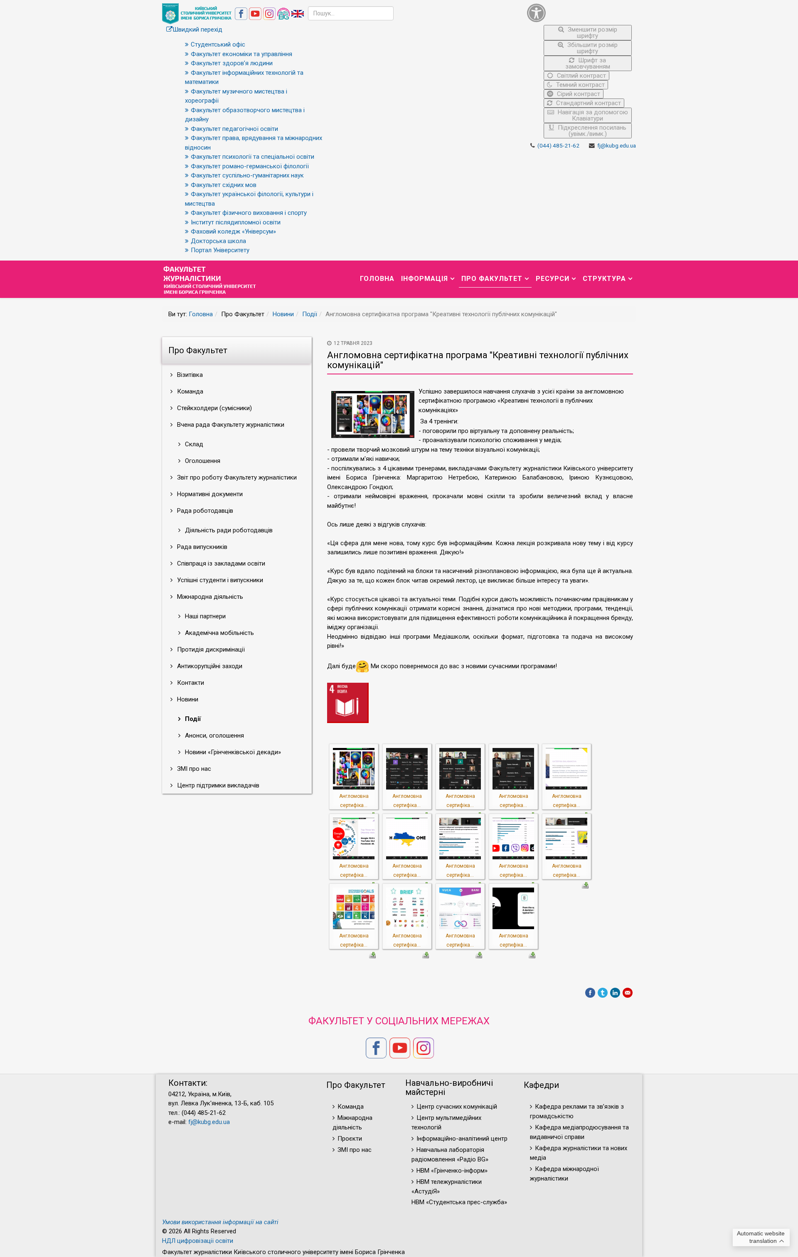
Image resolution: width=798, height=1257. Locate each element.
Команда (189, 391)
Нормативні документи (209, 494)
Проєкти (349, 1138)
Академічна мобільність (218, 633)
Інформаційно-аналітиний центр (461, 1138)
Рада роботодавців (204, 510)
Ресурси (552, 279)
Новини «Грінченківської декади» (232, 752)
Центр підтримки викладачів (217, 785)
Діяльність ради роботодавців (228, 530)
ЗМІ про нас (193, 768)
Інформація (424, 279)
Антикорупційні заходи (208, 666)
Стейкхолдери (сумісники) (213, 408)
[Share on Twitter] (603, 993)
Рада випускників (201, 547)
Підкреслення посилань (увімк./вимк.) (591, 131)
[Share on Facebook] (590, 993)
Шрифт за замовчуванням (587, 63)
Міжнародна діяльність (209, 596)
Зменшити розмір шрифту (591, 32)
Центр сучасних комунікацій (456, 1106)
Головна (377, 279)
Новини (283, 314)
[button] (579, 12)
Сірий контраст (577, 94)
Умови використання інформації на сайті (220, 1222)
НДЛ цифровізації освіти (197, 1241)
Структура (604, 279)
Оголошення (201, 461)
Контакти (189, 682)
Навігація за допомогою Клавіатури (592, 115)
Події (309, 314)
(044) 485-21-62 (558, 145)
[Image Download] (585, 884)
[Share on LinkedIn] (615, 993)
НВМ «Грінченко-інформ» (452, 1170)
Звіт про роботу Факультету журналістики (236, 477)
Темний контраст (579, 85)
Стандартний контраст (587, 103)
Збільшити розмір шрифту (592, 48)
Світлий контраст (580, 75)
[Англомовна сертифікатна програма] (353, 768)
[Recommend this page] (628, 993)
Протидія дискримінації (210, 649)
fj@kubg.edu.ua (616, 145)
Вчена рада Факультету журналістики (229, 424)
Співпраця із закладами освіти (220, 563)
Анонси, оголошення (213, 735)
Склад (193, 444)
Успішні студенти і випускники (219, 580)
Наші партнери (204, 616)
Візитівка (189, 375)
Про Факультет (491, 279)
